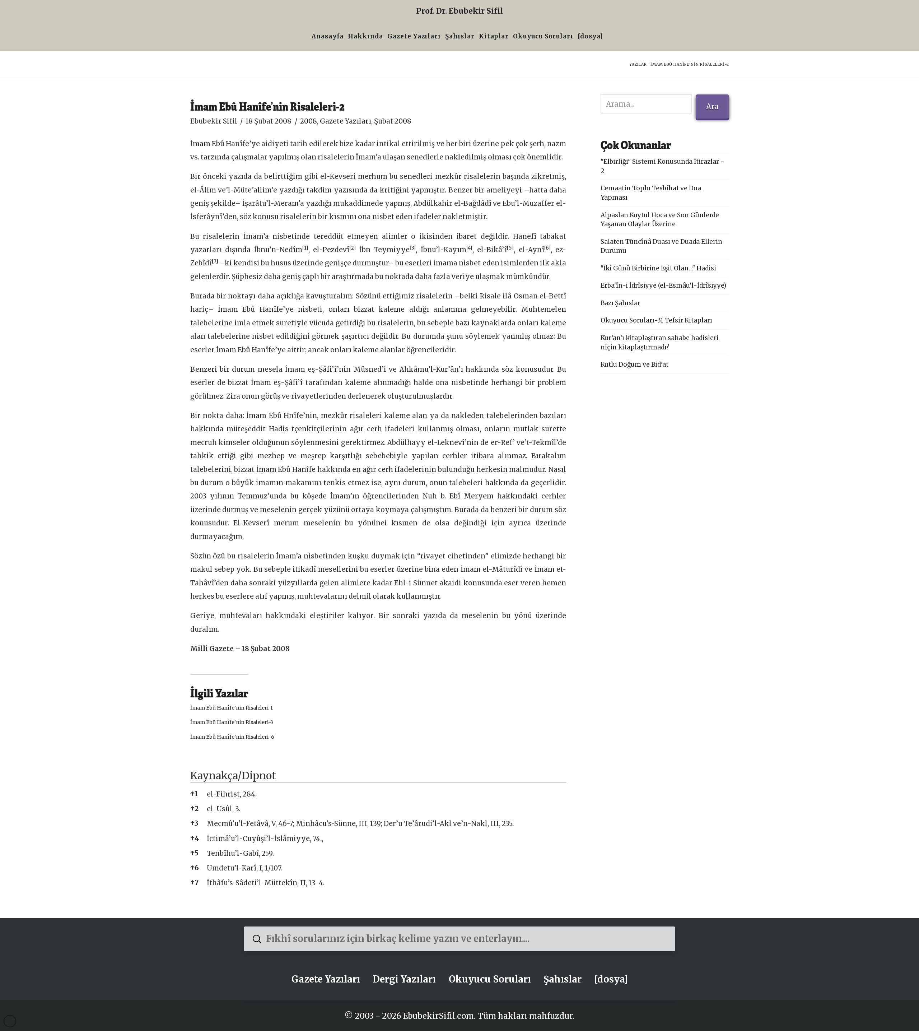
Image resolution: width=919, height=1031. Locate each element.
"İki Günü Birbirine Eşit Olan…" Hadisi (658, 268)
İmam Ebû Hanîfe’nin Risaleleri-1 (231, 708)
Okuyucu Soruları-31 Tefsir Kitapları (656, 320)
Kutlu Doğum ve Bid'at (634, 364)
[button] (305, 250)
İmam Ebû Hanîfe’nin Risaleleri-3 (231, 722)
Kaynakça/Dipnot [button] (233, 775)
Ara (712, 106)
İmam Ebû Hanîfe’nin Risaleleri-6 (232, 737)
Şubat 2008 (392, 121)
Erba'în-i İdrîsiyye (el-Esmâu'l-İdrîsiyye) (663, 285)
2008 (308, 121)
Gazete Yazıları (345, 121)
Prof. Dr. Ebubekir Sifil (459, 11)
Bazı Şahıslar (620, 303)
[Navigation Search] (607, 37)
